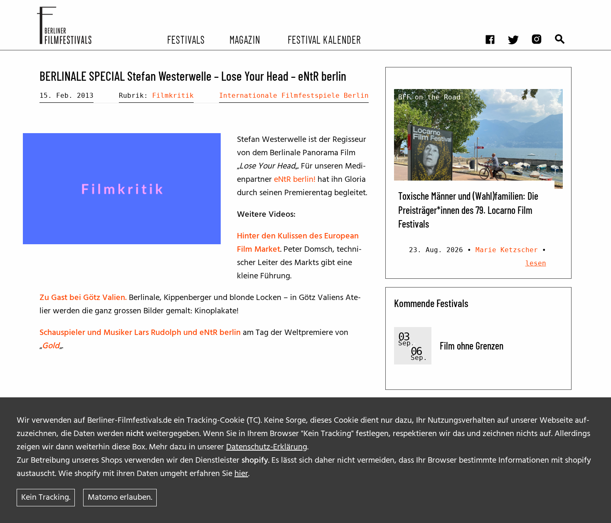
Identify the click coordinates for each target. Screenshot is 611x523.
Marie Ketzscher (506, 250)
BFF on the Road (429, 97)
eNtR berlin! (294, 179)
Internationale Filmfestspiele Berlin (294, 95)
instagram (541, 6)
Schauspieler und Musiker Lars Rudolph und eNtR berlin (140, 333)
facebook (494, 6)
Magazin (244, 39)
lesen (535, 263)
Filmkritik (173, 95)
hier (241, 474)
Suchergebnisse (564, 6)
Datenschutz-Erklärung (266, 447)
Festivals (186, 39)
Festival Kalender (324, 39)
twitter (517, 6)
